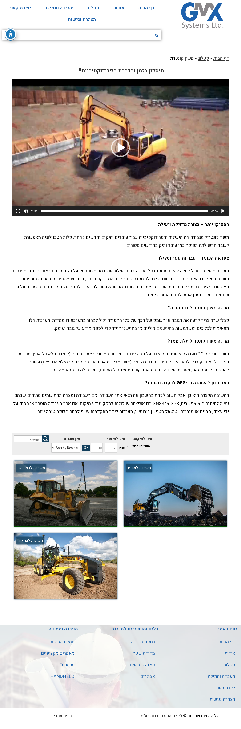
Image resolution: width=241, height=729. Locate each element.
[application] (120, 147)
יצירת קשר (20, 8)
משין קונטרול (138, 446)
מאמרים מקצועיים (57, 653)
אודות (119, 8)
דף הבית (146, 8)
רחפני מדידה (143, 641)
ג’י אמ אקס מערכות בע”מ (161, 716)
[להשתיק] (25, 211)
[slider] (124, 211)
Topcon (67, 665)
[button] (120, 147)
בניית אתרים (61, 716)
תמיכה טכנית (62, 641)
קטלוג (93, 8)
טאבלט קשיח (142, 665)
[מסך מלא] (18, 211)
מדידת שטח (144, 653)
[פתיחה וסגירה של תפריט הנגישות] (10, 34)
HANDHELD (62, 676)
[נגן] (223, 211)
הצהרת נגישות (82, 19)
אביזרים (147, 676)
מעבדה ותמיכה (59, 8)
